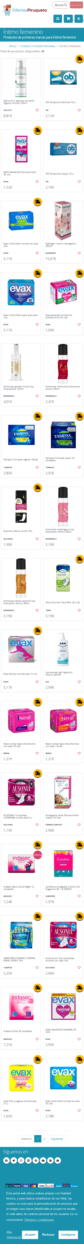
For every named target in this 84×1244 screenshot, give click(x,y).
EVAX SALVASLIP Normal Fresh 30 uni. (19, 173)
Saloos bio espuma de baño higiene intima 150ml (18, 102)
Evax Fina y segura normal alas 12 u (20, 1102)
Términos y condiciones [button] (39, 1219)
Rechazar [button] (48, 1234)
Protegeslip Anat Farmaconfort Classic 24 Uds (62, 816)
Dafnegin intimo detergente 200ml (60, 245)
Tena (48, 610)
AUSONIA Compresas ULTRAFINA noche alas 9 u (17, 816)
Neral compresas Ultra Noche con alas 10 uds (19, 745)
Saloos (7, 110)
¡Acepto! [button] (30, 1234)
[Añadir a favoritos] (37, 110)
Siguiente (57, 1139)
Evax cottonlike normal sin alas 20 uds (62, 1102)
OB (46, 110)
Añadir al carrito (22, 124)
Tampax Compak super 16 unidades (59, 459)
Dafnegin (50, 253)
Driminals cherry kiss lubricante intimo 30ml (62, 387)
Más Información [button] (14, 1234)
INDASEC (7, 896)
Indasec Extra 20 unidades (17, 1031)
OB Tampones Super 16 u (59, 174)
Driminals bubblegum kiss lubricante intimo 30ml (59, 530)
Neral (6, 753)
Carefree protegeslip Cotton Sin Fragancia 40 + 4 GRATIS (62, 888)
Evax (5, 181)
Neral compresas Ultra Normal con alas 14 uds (62, 745)
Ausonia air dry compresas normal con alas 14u (59, 959)
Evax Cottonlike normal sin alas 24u (20, 245)
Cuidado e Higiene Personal (38, 46)
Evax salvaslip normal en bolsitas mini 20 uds (58, 316)
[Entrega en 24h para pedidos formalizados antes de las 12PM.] (79, 59)
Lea (47, 681)
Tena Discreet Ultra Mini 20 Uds (62, 602)
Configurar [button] (68, 1234)
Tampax (7, 467)
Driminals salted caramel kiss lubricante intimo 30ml (19, 602)
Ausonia (8, 538)
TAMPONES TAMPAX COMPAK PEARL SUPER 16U (19, 959)
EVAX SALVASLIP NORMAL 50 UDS (60, 1031)
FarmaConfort (53, 824)
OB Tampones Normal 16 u (60, 102)
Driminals (9, 396)
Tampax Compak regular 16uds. (20, 459)
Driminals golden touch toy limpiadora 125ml (18, 387)
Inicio (12, 46)
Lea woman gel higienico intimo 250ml (59, 673)
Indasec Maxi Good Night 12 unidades (18, 888)
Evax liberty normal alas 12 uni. (20, 674)
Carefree (50, 896)
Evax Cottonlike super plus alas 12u (20, 316)
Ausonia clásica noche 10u (17, 531)
